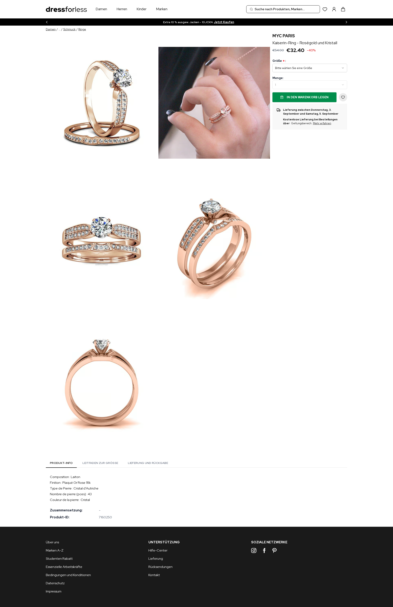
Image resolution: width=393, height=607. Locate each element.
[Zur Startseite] (66, 9)
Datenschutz (55, 583)
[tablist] (109, 463)
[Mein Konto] (334, 9)
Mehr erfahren (322, 123)
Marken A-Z (54, 550)
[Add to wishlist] (343, 97)
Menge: (277, 78)
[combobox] (283, 9)
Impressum (53, 591)
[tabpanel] (196, 497)
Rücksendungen (160, 567)
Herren (121, 9)
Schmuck (69, 29)
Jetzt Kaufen (224, 22)
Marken (161, 9)
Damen (101, 9)
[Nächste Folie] (346, 22)
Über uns (52, 542)
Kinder (142, 9)
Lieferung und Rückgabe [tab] (148, 463)
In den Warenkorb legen (308, 97)
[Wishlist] (325, 9)
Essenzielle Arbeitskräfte (64, 567)
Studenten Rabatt (59, 558)
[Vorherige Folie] (46, 22)
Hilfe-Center (157, 550)
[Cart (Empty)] (343, 9)
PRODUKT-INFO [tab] (61, 463)
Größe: (279, 61)
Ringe (82, 29)
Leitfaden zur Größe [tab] (100, 463)
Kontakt (154, 575)
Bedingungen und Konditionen (68, 575)
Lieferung (155, 558)
